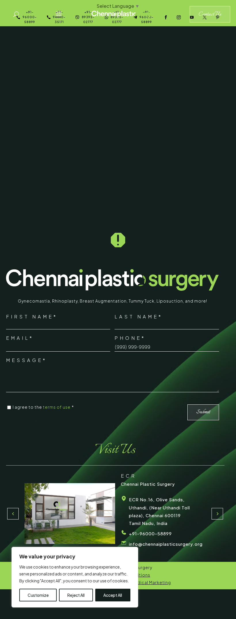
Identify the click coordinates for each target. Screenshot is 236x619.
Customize (38, 595)
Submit (203, 412)
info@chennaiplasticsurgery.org (166, 544)
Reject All (76, 595)
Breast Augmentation (103, 300)
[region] (75, 577)
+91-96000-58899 (150, 533)
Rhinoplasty (65, 300)
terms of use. (57, 407)
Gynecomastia (34, 300)
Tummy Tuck (142, 300)
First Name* (32, 317)
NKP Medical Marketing (146, 582)
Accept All (112, 595)
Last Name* (139, 317)
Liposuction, (171, 300)
